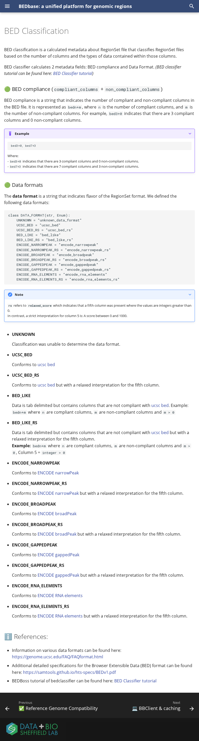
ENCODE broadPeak (57, 513)
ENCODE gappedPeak (58, 555)
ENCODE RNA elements (60, 595)
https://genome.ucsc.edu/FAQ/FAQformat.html (57, 657)
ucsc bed (46, 364)
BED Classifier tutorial (72, 73)
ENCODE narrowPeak (58, 473)
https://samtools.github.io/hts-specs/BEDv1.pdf (69, 672)
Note (19, 294)
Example (22, 133)
